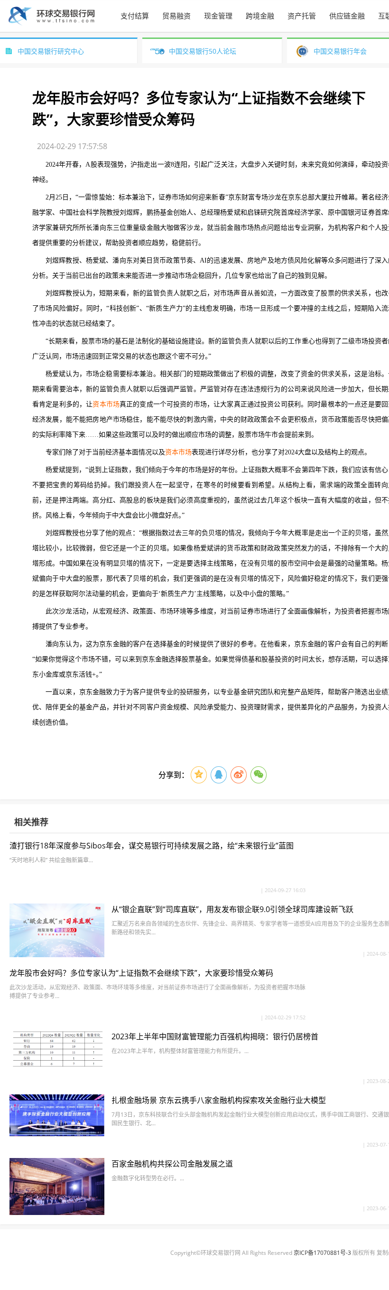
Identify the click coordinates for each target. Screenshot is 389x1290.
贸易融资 (176, 15)
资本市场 (106, 404)
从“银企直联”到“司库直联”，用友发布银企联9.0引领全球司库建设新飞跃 (232, 909)
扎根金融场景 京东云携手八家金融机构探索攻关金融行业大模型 (218, 1100)
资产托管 (301, 15)
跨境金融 (260, 15)
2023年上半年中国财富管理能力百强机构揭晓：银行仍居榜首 (214, 1036)
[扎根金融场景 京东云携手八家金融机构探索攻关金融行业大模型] (56, 1133)
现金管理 (218, 15)
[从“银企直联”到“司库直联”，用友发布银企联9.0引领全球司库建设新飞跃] (56, 954)
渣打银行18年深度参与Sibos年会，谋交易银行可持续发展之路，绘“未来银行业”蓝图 (151, 845)
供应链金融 (347, 15)
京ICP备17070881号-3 (322, 1253)
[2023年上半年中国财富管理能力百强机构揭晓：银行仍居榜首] (56, 1066)
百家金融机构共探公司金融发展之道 (172, 1163)
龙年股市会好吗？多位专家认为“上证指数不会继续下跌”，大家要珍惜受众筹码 (141, 973)
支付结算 (134, 15)
